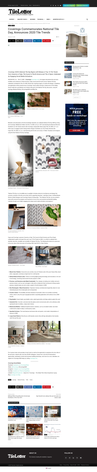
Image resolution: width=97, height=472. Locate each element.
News (13, 23)
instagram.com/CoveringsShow (21, 369)
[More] (53, 40)
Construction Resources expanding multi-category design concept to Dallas (33, 420)
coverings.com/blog (15, 375)
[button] (87, 19)
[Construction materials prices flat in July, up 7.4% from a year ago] (52, 429)
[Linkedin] (56, 6)
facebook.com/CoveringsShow (21, 365)
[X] (58, 6)
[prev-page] (9, 443)
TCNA (27, 379)
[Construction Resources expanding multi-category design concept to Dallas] (34, 411)
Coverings (14, 379)
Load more (76, 97)
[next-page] (11, 443)
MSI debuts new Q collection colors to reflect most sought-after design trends (16, 438)
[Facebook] (51, 6)
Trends (31, 379)
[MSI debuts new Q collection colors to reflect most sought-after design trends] (16, 429)
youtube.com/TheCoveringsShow (21, 371)
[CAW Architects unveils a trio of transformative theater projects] (34, 429)
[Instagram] (53, 6)
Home (9, 23)
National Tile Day (21, 379)
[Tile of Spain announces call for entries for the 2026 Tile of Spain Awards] (52, 411)
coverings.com (35, 79)
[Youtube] (60, 6)
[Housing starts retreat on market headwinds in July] (16, 411)
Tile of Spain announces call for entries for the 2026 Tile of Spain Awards (51, 420)
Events (16, 23)
